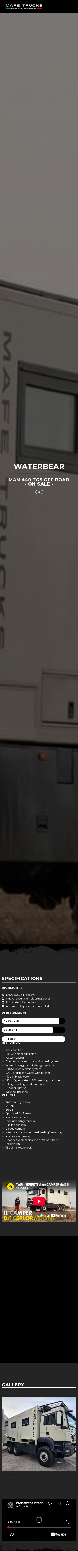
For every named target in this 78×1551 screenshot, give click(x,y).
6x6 (39, 492)
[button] (69, 7)
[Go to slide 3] (14, 1474)
